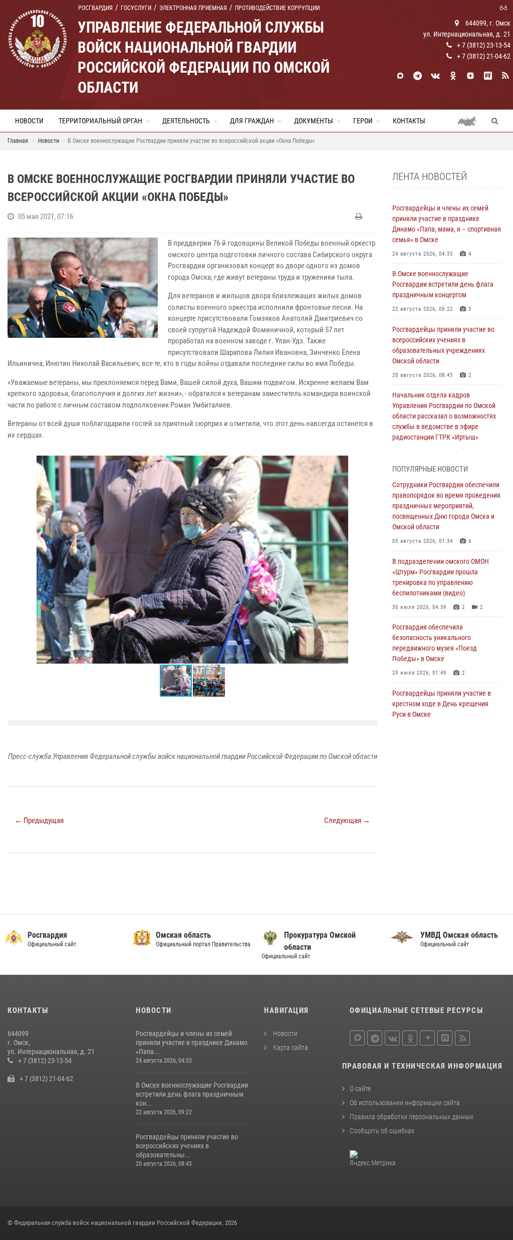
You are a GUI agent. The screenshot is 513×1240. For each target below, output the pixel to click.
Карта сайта (290, 1048)
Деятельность (186, 121)
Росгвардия (95, 8)
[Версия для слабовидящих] (505, 7)
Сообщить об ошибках (382, 1131)
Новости (29, 121)
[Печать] (360, 216)
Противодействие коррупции (277, 8)
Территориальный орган (100, 121)
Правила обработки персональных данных (411, 1117)
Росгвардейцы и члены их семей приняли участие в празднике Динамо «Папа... (191, 1042)
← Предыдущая (39, 820)
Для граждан (252, 121)
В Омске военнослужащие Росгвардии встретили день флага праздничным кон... (192, 1094)
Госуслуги (136, 8)
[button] (368, 465)
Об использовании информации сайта (405, 1103)
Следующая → (347, 820)
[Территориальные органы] (470, 121)
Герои (363, 121)
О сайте (360, 1089)
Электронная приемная (193, 8)
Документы (313, 121)
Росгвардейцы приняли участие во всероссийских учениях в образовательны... (187, 1146)
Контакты (409, 121)
